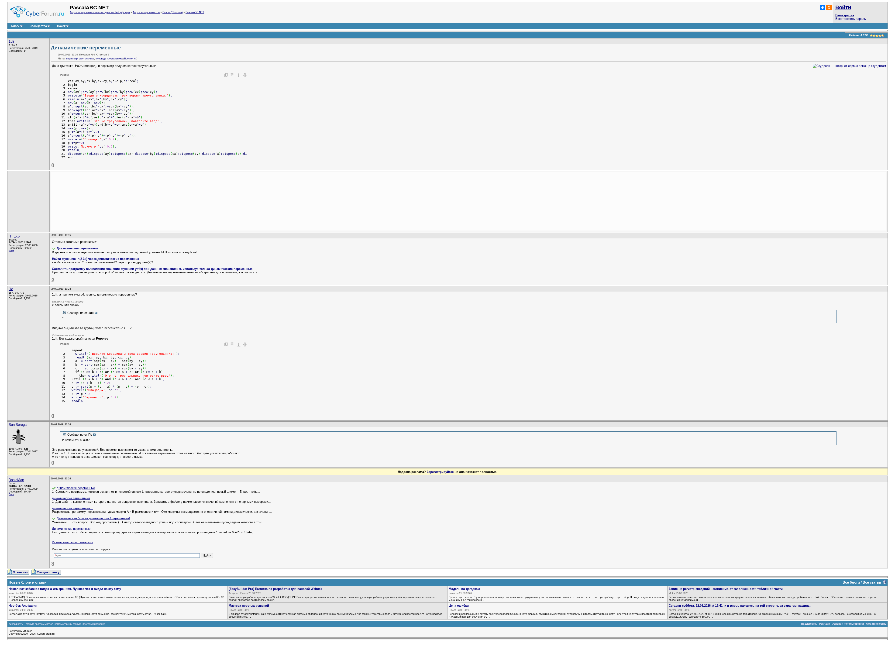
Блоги (15, 26)
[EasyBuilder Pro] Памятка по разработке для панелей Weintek (275, 589)
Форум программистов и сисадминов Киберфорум (100, 12)
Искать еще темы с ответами (72, 542)
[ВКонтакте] (822, 7)
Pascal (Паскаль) (172, 12)
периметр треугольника (80, 58)
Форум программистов (146, 12)
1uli (11, 41)
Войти (843, 7)
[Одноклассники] (829, 7)
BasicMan (16, 480)
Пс (11, 289)
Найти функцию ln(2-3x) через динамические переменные (95, 259)
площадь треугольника (109, 58)
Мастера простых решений (249, 605)
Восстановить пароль (850, 19)
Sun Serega (18, 425)
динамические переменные (76, 488)
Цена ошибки (459, 605)
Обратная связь (876, 623)
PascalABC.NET (195, 12)
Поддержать (809, 623)
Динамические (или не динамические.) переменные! (93, 518)
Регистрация (844, 15)
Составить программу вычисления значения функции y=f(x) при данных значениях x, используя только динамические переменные (152, 269)
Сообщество (38, 26)
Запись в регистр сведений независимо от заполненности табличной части (726, 589)
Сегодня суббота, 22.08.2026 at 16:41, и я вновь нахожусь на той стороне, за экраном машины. (740, 605)
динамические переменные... (72, 508)
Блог (11, 250)
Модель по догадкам (464, 589)
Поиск (61, 26)
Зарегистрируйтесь (441, 472)
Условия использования (848, 623)
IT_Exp (14, 236)
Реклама (824, 623)
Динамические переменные (77, 248)
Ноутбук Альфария (23, 605)
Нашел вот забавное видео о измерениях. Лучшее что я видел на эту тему (65, 589)
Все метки (130, 58)
